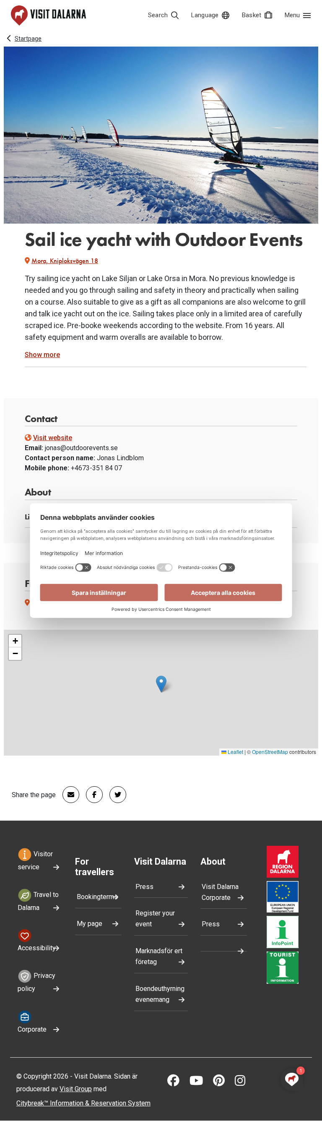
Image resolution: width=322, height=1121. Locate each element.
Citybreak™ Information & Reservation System (83, 1103)
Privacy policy (36, 982)
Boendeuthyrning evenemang (159, 994)
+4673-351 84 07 (96, 468)
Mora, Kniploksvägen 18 (64, 260)
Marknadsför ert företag (158, 956)
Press (144, 887)
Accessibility (37, 948)
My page (89, 924)
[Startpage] (48, 15)
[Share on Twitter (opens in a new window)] (114, 794)
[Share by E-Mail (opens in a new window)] (67, 794)
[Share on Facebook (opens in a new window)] (91, 794)
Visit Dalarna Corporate (220, 892)
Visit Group (76, 1089)
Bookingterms (97, 897)
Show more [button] (42, 355)
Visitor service (35, 860)
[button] (161, 684)
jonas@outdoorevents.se (81, 448)
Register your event (155, 918)
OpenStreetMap (270, 751)
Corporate (32, 1029)
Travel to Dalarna (38, 901)
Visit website (52, 438)
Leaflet (234, 751)
